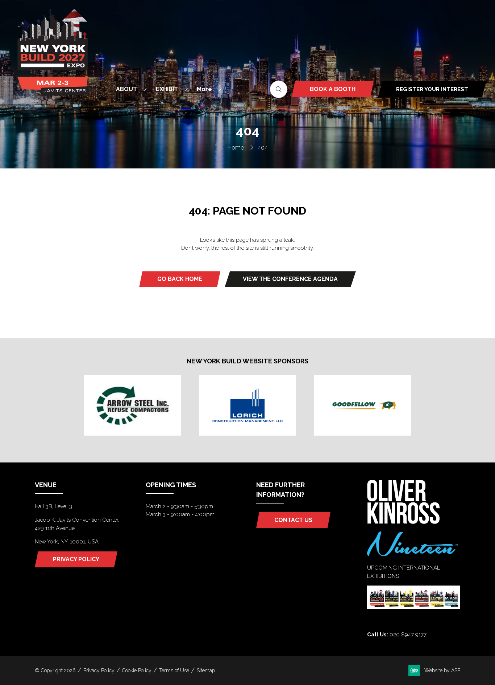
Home (236, 147)
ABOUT (126, 89)
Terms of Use (174, 670)
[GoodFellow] (362, 405)
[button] (207, 89)
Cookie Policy (136, 670)
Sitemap (206, 670)
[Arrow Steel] (132, 405)
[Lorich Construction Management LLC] (247, 405)
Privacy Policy (99, 670)
